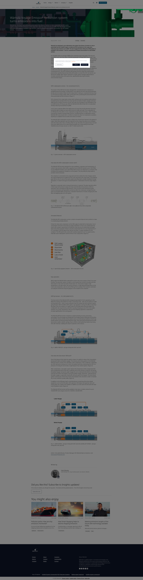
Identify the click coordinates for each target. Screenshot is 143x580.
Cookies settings (59, 64)
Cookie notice (73, 61)
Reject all (76, 64)
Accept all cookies (84, 64)
